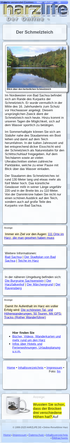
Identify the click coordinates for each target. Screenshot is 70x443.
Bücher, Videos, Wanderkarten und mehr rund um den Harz (36, 338)
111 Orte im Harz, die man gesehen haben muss (34, 236)
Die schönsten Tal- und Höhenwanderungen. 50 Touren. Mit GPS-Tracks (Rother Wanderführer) (33, 313)
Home (11, 367)
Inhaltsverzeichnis (30, 367)
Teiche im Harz (28, 260)
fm (58, 371)
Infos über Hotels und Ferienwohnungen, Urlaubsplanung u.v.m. (36, 347)
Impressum (54, 367)
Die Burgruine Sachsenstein (24, 281)
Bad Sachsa (13, 257)
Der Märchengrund (40, 284)
